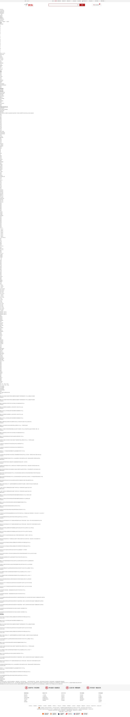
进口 (1, 239)
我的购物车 (97, 4)
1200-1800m (2, 288)
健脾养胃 (1, 137)
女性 (1, 183)
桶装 (1, 208)
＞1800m (1, 294)
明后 (1, 219)
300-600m (2, 291)
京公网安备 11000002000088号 (46, 707)
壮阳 (1, 141)
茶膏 (1, 170)
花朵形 (1, 276)
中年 (1, 178)
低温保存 (1, 341)
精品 (1, 263)
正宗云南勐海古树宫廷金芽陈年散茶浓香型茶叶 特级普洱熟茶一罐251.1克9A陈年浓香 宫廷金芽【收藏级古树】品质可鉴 (21, 604)
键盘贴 (1, 16)
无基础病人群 (2, 176)
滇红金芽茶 (2, 353)
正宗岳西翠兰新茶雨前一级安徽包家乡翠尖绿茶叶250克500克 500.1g (12, 593)
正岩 (1, 344)
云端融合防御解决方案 (21, 683)
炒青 (1, 252)
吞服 (1, 124)
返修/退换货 (82, 699)
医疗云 (65, 682)
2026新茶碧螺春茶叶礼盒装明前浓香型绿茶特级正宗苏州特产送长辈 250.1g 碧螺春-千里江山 (17, 568)
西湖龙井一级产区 (3, 311)
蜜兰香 (1, 330)
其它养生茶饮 (2, 92)
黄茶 (1, 86)
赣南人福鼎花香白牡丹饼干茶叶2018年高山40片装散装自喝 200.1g (12, 403)
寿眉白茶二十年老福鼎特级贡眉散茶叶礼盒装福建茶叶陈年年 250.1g (12, 450)
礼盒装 (1, 211)
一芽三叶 (1, 231)
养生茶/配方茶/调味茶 (4, 109)
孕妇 (1, 187)
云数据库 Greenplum (36, 683)
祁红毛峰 (1, 349)
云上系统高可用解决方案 (72, 682)
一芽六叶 (1, 235)
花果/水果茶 (2, 110)
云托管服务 (51, 682)
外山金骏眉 (2, 386)
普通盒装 (1, 215)
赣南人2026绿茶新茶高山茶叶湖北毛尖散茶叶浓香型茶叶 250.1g (11, 436)
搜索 (82, 4)
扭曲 (1, 277)
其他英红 (1, 357)
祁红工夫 (1, 354)
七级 (1, 270)
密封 (1, 337)
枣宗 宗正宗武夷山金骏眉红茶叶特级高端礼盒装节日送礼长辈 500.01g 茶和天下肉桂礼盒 (16, 531)
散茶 (1, 163)
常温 (1, 128)
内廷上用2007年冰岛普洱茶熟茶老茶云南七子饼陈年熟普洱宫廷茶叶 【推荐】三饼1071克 (16, 535)
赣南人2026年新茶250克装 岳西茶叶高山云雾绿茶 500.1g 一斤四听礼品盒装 (14, 425)
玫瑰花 (1, 372)
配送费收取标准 (45, 699)
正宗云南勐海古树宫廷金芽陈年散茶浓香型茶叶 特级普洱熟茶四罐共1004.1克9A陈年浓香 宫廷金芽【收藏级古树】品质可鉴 (22, 597)
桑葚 (1, 370)
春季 (1, 153)
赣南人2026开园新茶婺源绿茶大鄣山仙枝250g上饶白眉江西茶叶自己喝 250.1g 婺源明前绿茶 (17, 560)
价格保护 (81, 696)
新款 (48, 682)
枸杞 (1, 99)
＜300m (1, 285)
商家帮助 (49, 705)
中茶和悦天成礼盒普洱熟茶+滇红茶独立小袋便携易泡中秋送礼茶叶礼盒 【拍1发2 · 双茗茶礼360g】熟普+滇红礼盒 (20, 454)
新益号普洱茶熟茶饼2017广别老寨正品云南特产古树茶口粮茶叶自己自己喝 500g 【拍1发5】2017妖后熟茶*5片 (20, 538)
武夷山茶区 (2, 198)
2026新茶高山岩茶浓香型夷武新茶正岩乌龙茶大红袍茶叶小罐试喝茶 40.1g (13, 611)
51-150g (1, 305)
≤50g (1, 300)
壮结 (1, 275)
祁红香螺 (1, 359)
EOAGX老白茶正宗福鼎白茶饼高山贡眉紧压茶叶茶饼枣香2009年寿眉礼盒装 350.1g (15, 546)
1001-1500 (2, 297)
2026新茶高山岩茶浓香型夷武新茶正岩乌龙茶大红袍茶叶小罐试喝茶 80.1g (13, 608)
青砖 (1, 321)
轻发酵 (1, 255)
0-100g (1, 299)
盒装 (1, 209)
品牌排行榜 (2, 11)
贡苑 (1, 66)
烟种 (1, 380)
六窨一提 (1, 253)
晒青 (1, 250)
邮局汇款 (63, 699)
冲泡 (1, 125)
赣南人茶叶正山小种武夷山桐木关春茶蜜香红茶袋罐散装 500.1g (11, 410)
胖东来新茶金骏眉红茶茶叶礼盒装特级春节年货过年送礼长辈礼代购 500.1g (13, 557)
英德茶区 (1, 191)
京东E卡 (100, 699)
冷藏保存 (1, 342)
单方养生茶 (2, 103)
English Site (93, 705)
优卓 (1, 61)
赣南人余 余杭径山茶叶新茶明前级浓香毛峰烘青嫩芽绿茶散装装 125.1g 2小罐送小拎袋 (15, 494)
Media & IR (99, 705)
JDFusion (30, 682)
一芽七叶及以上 (3, 237)
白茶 (1, 78)
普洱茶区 (1, 199)
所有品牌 (1, 24)
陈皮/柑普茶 (2, 83)
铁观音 (1, 81)
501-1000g (2, 308)
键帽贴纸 (1, 17)
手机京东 (59, 705)
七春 (1, 64)
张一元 (1, 60)
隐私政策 (83, 705)
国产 (1, 238)
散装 (1, 210)
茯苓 (1, 369)
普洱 (1, 72)
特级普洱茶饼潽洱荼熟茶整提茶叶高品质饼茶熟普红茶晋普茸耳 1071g (12, 509)
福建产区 (1, 194)
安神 (1, 139)
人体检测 (61, 682)
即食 (1, 122)
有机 (1, 391)
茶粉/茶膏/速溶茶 (3, 85)
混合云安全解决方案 (3, 682)
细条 (1, 274)
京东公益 (88, 705)
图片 (32, 682)
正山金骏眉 (2, 387)
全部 (1, 182)
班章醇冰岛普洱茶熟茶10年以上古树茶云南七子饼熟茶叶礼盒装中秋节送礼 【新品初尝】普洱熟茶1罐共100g (19, 465)
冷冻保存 (1, 343)
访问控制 (15, 683)
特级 (1, 260)
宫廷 (1, 261)
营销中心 (54, 705)
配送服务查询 (45, 697)
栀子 (1, 375)
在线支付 (63, 696)
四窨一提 (1, 248)
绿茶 (1, 74)
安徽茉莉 (1, 331)
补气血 (1, 136)
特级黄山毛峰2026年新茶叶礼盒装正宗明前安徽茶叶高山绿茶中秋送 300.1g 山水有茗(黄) (16, 564)
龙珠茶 (1, 175)
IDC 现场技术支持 (28, 683)
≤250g (1, 302)
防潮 (1, 333)
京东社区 (73, 705)
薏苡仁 (1, 371)
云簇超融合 (22, 682)
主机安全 (7, 683)
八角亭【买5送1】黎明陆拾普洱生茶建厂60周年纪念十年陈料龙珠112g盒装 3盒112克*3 (16, 487)
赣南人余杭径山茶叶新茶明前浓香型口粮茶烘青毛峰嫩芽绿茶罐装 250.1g (13, 502)
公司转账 (63, 700)
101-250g (2, 307)
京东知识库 (2, 10)
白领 (1, 177)
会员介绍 (25, 696)
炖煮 (1, 126)
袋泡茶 (1, 164)
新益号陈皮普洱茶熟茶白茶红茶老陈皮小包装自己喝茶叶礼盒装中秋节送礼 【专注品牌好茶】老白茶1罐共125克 (20, 469)
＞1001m (1, 296)
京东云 (70, 711)
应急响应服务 (42, 683)
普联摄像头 (2, 13)
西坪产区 (1, 196)
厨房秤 (4, 21)
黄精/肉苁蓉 (2, 93)
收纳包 (1, 15)
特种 (1, 264)
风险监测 (78, 705)
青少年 (1, 180)
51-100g (1, 304)
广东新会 (1, 144)
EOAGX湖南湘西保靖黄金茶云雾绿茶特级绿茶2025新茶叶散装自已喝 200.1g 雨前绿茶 (15, 579)
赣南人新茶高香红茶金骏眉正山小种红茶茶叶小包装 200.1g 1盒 (11, 407)
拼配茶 (1, 316)
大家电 (25, 700)
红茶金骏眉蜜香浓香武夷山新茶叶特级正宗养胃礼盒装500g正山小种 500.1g (13, 516)
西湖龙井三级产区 (3, 314)
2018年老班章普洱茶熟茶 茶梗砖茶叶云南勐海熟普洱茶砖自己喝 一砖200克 (13, 461)
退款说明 (81, 697)
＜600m (1, 287)
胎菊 (1, 326)
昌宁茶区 (1, 192)
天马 (1, 142)
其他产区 (1, 143)
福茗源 (1, 65)
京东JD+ (100, 701)
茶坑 (1, 147)
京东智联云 (41, 682)
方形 (1, 271)
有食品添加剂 (2, 132)
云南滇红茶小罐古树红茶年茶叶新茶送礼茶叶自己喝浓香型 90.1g (11, 443)
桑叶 (1, 376)
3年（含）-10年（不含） (4, 383)
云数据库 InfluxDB (11, 682)
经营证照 (80, 710)
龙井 (1, 77)
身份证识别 (11, 683)
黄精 (1, 366)
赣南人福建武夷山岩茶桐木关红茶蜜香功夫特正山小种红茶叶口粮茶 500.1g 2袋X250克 (15, 421)
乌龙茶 (1, 76)
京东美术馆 (2, 19)
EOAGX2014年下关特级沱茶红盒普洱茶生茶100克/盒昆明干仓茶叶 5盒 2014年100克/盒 (16, 582)
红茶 (1, 75)
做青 (1, 244)
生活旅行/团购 (26, 697)
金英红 (1, 350)
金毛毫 (1, 355)
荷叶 (1, 374)
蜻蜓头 (1, 281)
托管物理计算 (36, 682)
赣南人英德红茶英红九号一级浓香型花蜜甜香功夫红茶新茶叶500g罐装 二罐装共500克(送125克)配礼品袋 (19, 483)
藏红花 (1, 97)
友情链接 (64, 705)
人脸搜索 (46, 683)
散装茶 (1, 169)
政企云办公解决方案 (58, 683)
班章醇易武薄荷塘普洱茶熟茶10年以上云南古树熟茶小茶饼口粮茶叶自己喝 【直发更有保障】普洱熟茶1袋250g (20, 458)
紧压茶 (1, 166)
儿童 (1, 186)
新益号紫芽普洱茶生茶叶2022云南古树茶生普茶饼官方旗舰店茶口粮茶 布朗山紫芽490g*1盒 (16, 480)
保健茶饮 (1, 100)
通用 (1, 155)
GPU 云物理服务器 (56, 682)
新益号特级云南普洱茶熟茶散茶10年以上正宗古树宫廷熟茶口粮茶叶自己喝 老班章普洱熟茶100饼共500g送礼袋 (20, 472)
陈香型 (1, 319)
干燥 (1, 241)
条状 (1, 114)
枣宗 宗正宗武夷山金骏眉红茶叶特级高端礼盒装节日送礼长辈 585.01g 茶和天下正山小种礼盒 (17, 527)
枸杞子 (1, 377)
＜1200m (1, 286)
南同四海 (1, 63)
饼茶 (1, 174)
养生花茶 (1, 94)
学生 (1, 188)
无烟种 (1, 381)
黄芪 (1, 102)
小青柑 (1, 171)
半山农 (1, 69)
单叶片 (1, 227)
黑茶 (1, 82)
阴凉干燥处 (2, 131)
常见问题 (25, 699)
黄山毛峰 (1, 325)
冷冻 (1, 130)
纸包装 (1, 213)
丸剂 (1, 120)
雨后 (1, 225)
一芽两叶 (1, 230)
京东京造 (1, 58)
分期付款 (63, 697)
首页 (1, 21)
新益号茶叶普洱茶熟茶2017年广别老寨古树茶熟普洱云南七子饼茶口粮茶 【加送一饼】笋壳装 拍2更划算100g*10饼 (21, 520)
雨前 (1, 224)
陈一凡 (1, 67)
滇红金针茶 (2, 358)
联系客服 (25, 701)
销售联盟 (68, 705)
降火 (1, 138)
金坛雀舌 (1, 322)
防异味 (1, 335)
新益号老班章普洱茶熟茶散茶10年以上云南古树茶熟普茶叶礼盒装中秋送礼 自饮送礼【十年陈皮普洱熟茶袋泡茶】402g (21, 476)
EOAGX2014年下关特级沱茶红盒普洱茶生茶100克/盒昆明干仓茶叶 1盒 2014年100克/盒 (16, 586)
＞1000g (1, 310)
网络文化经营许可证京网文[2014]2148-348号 (69, 709)
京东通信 (100, 700)
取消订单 (81, 700)
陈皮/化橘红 (2, 98)
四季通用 (1, 161)
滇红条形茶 (2, 348)
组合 (1, 116)
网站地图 (18, 682)
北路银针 (1, 327)
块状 (1, 121)
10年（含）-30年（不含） (4, 385)
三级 (1, 265)
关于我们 (30, 705)
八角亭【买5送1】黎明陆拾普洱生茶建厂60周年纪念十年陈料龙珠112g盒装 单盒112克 (15, 491)
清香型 (1, 324)
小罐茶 (1, 165)
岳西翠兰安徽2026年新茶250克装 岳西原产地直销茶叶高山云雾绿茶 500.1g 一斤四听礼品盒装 (17, 646)
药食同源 (1, 89)
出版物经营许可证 (57, 709)
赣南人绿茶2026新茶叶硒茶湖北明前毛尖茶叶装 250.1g (10, 505)
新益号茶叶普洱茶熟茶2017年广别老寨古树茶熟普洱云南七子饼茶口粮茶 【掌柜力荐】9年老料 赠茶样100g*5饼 (20, 524)
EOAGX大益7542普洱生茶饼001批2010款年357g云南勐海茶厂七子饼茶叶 (13, 549)
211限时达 (45, 696)
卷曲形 (1, 280)
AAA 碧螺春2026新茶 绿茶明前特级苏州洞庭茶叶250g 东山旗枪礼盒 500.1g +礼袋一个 (15, 571)
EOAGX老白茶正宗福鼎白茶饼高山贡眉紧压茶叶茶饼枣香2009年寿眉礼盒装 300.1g (15, 542)
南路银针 (1, 320)
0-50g (1, 298)
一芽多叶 (1, 236)
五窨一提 (1, 249)
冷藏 (1, 127)
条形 (1, 283)
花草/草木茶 (2, 108)
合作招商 (44, 705)
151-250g (2, 309)
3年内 (1, 382)
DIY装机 (100, 696)
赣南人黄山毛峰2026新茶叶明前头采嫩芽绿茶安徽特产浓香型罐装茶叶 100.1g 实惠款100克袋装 (17, 396)
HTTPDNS (45, 682)
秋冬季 (1, 159)
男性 (1, 185)
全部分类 (1, 9)
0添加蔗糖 (2, 388)
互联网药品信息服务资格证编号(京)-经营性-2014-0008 (70, 707)
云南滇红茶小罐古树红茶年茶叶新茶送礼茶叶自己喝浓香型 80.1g (11, 447)
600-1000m (2, 289)
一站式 (15, 682)
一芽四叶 (1, 232)
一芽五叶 (1, 233)
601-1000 (2, 292)
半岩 (1, 346)
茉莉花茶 (1, 80)
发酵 (1, 243)
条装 (1, 203)
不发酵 (1, 254)
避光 (1, 332)
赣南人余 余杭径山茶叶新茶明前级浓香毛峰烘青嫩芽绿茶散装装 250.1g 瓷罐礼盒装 (15, 498)
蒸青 (1, 242)
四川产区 (1, 200)
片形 (1, 282)
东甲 (1, 148)
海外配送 (44, 700)
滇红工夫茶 (2, 360)
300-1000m (2, 293)
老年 (1, 181)
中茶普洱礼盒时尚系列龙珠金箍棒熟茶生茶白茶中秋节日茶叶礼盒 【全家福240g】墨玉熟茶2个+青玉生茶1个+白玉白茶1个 (22, 513)
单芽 (1, 226)
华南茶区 (1, 189)
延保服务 (100, 697)
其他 (1, 135)
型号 (67, 682)
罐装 (1, 205)
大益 (1, 55)
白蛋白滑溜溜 (2, 679)
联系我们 (35, 705)
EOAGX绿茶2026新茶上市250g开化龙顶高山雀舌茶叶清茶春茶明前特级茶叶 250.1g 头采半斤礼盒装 (18, 553)
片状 (1, 115)
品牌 (78, 682)
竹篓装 (1, 214)
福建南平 (1, 146)
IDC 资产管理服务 (51, 683)
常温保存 (1, 339)
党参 (1, 104)
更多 (1, 70)
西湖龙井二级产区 (3, 313)
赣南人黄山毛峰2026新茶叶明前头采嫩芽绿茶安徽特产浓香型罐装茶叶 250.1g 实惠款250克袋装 (17, 399)
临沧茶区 (1, 193)
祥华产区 (1, 202)
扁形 (1, 272)
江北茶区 (1, 197)
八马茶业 (1, 59)
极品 (1, 269)
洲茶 (1, 347)
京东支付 (66, 711)
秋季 (1, 222)
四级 (1, 266)
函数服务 (26, 682)
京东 (33, 5)
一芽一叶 (1, 228)
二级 (1, 259)
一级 (1, 258)
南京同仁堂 (2, 54)
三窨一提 (1, 246)
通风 (1, 338)
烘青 (1, 365)
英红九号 (1, 352)
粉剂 (1, 119)
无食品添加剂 (2, 133)
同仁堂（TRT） (3, 53)
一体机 (1, 14)
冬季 (1, 158)
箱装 (1, 204)
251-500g (2, 303)
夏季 (1, 160)
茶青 (1, 247)
